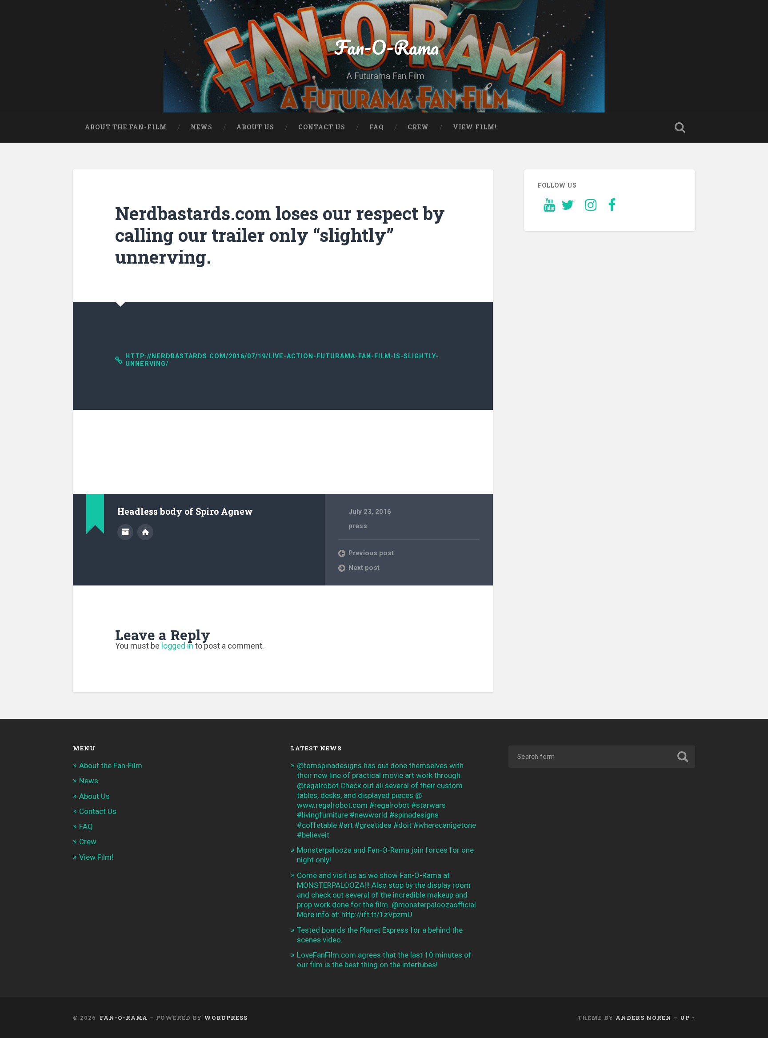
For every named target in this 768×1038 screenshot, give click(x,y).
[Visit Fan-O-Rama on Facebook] (612, 208)
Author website (145, 532)
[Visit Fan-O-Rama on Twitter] (567, 208)
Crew (418, 127)
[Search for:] (601, 756)
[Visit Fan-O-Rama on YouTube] (549, 208)
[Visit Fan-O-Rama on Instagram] (590, 208)
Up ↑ (687, 1017)
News (201, 127)
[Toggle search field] (680, 127)
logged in (177, 645)
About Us (255, 127)
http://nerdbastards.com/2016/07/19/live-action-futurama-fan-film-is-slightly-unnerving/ (282, 360)
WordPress (226, 1017)
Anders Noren (644, 1017)
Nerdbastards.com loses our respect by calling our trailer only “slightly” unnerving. (280, 234)
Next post (364, 568)
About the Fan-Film (126, 127)
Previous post (371, 553)
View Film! (475, 127)
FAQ (376, 127)
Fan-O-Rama (384, 47)
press (357, 526)
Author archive (125, 532)
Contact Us (321, 127)
